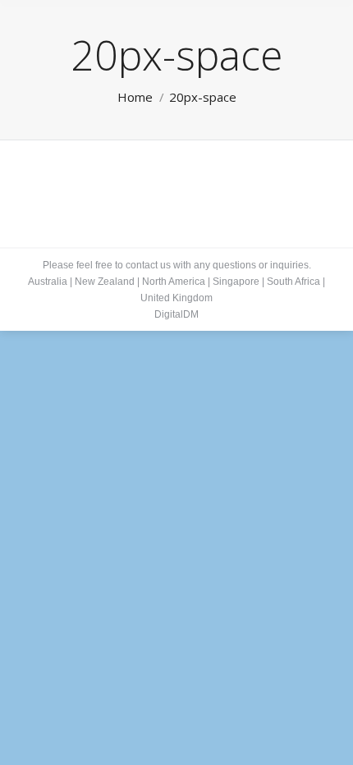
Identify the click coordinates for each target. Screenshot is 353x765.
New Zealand (105, 281)
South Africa (293, 281)
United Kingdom (176, 298)
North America (173, 281)
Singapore (236, 281)
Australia (47, 281)
